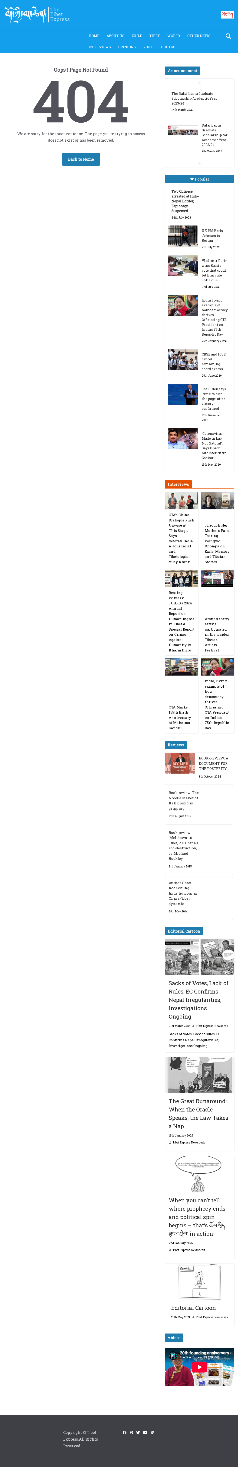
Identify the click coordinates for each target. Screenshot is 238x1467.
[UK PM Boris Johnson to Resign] (183, 235)
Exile (137, 36)
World (173, 36)
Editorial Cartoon (193, 1307)
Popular (202, 179)
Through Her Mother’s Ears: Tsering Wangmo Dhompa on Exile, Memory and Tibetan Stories (217, 543)
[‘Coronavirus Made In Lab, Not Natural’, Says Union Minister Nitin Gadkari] (183, 438)
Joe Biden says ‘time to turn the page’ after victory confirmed (214, 399)
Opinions (127, 47)
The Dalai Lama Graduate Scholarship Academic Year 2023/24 (194, 89)
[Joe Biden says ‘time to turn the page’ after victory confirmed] (183, 394)
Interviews (100, 47)
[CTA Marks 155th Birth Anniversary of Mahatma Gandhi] (181, 667)
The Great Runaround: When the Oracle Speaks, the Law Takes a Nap (198, 1113)
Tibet (154, 36)
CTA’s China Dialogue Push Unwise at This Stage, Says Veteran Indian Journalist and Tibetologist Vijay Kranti (181, 538)
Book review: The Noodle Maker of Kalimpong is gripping (184, 800)
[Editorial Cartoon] (199, 1282)
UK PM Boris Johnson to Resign (212, 236)
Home (94, 36)
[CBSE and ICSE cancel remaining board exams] (183, 359)
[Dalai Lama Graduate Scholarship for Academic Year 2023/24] (183, 120)
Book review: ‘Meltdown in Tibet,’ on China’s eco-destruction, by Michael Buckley (183, 845)
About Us (115, 36)
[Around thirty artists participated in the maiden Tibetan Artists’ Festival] (217, 578)
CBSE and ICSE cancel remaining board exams (214, 361)
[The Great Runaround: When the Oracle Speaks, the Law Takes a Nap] (199, 1075)
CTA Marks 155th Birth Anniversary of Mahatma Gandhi (180, 717)
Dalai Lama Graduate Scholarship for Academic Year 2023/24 (215, 125)
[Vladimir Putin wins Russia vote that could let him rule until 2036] (183, 265)
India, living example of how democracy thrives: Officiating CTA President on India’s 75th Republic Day (215, 317)
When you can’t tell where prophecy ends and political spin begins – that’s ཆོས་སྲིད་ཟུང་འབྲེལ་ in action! (197, 1217)
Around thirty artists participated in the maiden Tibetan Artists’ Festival (217, 634)
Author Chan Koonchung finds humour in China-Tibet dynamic (183, 893)
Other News (198, 36)
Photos (168, 47)
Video (148, 47)
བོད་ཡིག (227, 14)
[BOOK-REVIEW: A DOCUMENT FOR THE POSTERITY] (180, 768)
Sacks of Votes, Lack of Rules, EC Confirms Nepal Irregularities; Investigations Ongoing (198, 999)
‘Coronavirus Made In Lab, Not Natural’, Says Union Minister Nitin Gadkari (214, 445)
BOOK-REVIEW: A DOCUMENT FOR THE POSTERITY (213, 763)
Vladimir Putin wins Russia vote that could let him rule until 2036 (215, 270)
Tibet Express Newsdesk (212, 1026)
